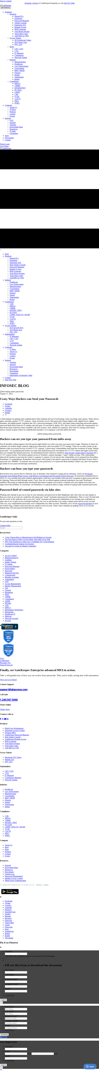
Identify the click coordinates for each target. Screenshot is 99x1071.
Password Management (14, 876)
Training (13, 125)
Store (7, 136)
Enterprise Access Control (15, 731)
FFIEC (17, 103)
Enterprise (18, 18)
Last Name (9, 975)
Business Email (11, 979)
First (29, 1054)
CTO (16, 51)
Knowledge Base (16, 127)
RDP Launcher (20, 29)
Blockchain (9, 612)
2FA (6, 588)
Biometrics (9, 592)
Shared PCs (18, 16)
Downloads (9, 138)
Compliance (19, 55)
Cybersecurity (10, 575)
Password (8, 571)
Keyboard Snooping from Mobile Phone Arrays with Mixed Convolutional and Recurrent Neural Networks (46, 475)
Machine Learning (12, 577)
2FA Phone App (20, 42)
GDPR (17, 92)
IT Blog (13, 110)
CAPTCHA (9, 996)
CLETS (17, 99)
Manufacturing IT (11, 558)
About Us (13, 107)
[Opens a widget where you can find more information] (90, 1067)
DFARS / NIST (11, 823)
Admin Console (20, 23)
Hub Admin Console (13, 737)
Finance (17, 73)
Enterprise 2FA (20, 25)
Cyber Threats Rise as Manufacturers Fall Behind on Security (28, 537)
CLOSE (3, 1037)
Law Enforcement (21, 66)
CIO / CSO (18, 49)
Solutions (8, 12)
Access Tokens (15, 38)
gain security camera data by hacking (79, 453)
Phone (8, 989)
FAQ (12, 120)
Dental (17, 75)
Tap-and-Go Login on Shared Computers (20, 546)
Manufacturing (20, 62)
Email (7, 1056)
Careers (12, 114)
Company (8, 105)
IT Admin (8, 564)
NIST (7, 595)
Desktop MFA (10, 733)
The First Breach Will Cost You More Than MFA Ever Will (27, 540)
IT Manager (19, 53)
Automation (9, 579)
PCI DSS (18, 90)
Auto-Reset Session (21, 31)
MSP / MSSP (19, 71)
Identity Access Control (14, 878)
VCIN (16, 97)
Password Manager (21, 21)
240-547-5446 (69, 3)
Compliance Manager (13, 778)
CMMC (17, 86)
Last (56, 1054)
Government (19, 68)
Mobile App (9, 760)
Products (13, 14)
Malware (8, 616)
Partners (13, 112)
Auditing (8, 560)
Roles (12, 47)
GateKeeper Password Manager (17, 735)
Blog (7, 847)
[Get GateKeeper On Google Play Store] (10, 895)
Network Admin (20, 58)
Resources (14, 129)
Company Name (11, 984)
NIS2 (16, 101)
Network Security (11, 618)
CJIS (16, 94)
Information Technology (14, 610)
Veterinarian (19, 77)
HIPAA (17, 84)
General (8, 590)
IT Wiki (13, 131)
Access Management (13, 584)
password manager (85, 503)
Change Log (9, 874)
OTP (7, 582)
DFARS (8, 603)
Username (9, 1047)
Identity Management (13, 586)
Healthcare (18, 64)
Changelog (14, 133)
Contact (8, 140)
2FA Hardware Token (22, 40)
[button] (5, 144)
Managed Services (12, 573)
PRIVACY (39, 885)
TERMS (46, 885)
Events (12, 116)
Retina (16, 79)
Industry (13, 60)
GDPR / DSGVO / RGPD (15, 827)
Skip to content (5, 1)
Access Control (11, 556)
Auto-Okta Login (21, 34)
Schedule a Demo (31, 3)
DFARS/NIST (20, 88)
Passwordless (10, 569)
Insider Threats (10, 562)
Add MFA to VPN (21, 36)
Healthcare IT (10, 614)
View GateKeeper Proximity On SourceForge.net (6, 661)
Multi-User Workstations (14, 728)
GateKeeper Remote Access (15, 739)
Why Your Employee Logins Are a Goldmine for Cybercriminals (29, 542)
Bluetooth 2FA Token (13, 757)
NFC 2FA (18, 45)
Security (8, 621)
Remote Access (20, 27)
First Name (9, 970)
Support (8, 118)
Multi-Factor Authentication (15, 881)
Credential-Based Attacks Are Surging (19, 544)
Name (7, 1051)
